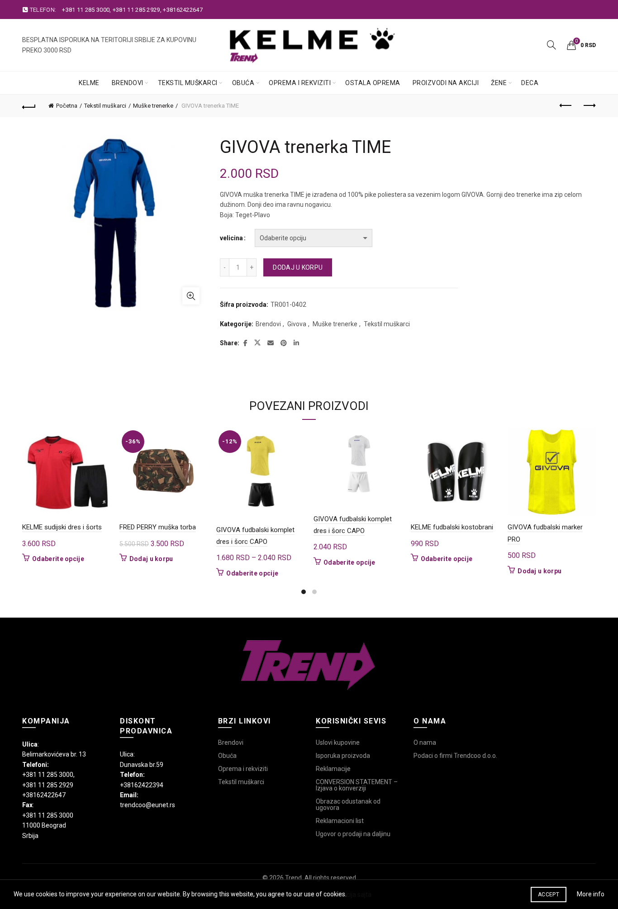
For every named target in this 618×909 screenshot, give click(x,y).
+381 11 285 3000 (85, 9)
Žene (499, 82)
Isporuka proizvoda (343, 755)
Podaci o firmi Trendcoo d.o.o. (455, 755)
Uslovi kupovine (338, 742)
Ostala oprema (372, 82)
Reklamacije (333, 768)
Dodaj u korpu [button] (151, 558)
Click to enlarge (191, 296)
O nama (425, 742)
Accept (548, 894)
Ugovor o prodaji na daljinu (353, 834)
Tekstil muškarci (188, 82)
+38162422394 (141, 785)
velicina (231, 238)
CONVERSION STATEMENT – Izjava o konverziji (357, 785)
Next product (589, 106)
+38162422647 (183, 9)
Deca (529, 82)
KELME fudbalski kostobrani (452, 527)
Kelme (89, 82)
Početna (66, 105)
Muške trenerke (153, 105)
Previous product (566, 106)
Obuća (243, 82)
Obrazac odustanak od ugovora (348, 804)
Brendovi (127, 82)
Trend (293, 877)
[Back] (29, 106)
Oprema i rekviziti (300, 82)
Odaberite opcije (58, 558)
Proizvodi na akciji (446, 82)
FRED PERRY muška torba (157, 527)
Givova (296, 324)
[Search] (551, 45)
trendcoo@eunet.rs (147, 805)
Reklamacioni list (340, 820)
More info (590, 894)
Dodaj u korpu (298, 267)
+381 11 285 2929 (136, 9)
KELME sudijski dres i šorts (62, 527)
